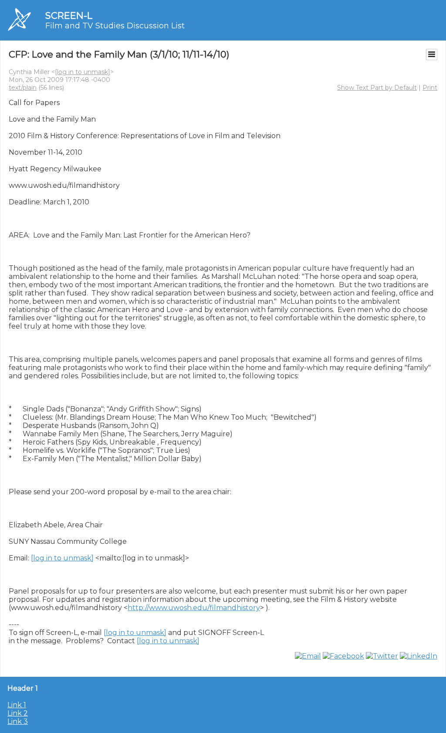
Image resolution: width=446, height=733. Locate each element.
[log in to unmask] (82, 72)
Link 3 (17, 721)
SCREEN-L (68, 15)
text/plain (23, 88)
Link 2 (17, 713)
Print (429, 88)
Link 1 (16, 705)
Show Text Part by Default (377, 88)
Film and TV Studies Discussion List (115, 26)
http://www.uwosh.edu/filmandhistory (194, 608)
